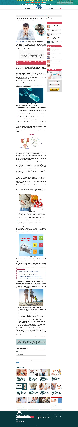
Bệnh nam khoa (27, 8)
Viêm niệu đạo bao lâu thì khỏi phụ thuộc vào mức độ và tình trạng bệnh (32, 54)
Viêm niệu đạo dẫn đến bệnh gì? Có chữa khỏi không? (56, 42)
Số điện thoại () (54, 84)
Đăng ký (31, 417)
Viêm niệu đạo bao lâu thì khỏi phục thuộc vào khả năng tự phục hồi (31, 55)
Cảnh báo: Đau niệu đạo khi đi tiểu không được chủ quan (56, 34)
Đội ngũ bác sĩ (47, 416)
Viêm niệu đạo (28, 15)
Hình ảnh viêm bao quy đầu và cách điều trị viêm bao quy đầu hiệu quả (56, 61)
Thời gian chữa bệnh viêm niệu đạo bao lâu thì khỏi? (27, 51)
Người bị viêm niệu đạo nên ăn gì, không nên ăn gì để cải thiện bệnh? (30, 276)
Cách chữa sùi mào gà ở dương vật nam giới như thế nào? (56, 53)
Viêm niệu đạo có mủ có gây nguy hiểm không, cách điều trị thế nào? (56, 30)
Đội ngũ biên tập (47, 417)
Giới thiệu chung (47, 414)
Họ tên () (54, 81)
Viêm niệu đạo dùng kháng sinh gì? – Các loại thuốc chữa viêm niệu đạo (30, 278)
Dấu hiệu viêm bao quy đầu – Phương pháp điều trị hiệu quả (55, 49)
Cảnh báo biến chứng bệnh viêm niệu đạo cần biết (55, 38)
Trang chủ (18, 15)
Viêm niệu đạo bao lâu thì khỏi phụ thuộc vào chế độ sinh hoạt (31, 57)
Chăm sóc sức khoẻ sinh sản (40, 418)
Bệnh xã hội (39, 8)
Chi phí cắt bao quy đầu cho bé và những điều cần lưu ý (56, 57)
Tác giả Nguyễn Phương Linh (57, 416)
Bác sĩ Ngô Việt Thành (22, 20)
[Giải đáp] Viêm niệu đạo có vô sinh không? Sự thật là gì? (28, 274)
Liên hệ (46, 420)
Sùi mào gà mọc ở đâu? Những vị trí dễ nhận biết (56, 65)
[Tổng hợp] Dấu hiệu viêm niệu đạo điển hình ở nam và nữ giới (29, 271)
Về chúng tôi (51, 8)
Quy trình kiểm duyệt (48, 418)
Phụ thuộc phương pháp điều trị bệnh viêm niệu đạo (29, 56)
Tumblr (17, 351)
